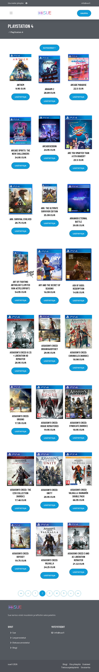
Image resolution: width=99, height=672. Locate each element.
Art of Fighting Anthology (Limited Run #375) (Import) (20, 285)
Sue (14, 632)
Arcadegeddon (49, 146)
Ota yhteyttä (75, 664)
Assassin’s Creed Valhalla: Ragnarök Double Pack (78, 493)
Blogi (14, 647)
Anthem (20, 84)
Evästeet (86, 664)
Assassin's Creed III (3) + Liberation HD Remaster (20, 355)
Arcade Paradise (78, 84)
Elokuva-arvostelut (21, 642)
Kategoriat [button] (49, 48)
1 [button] (35, 593)
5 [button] (63, 593)
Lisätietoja (20, 97)
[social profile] (26, 3)
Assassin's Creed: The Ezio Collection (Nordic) (20, 493)
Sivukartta (85, 667)
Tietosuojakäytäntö (70, 667)
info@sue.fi (85, 3)
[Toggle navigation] (11, 13)
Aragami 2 (49, 88)
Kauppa (84, 13)
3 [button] (49, 593)
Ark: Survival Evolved (20, 219)
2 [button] (42, 593)
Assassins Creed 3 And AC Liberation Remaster (78, 556)
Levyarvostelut (19, 637)
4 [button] (56, 593)
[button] (21, 593)
